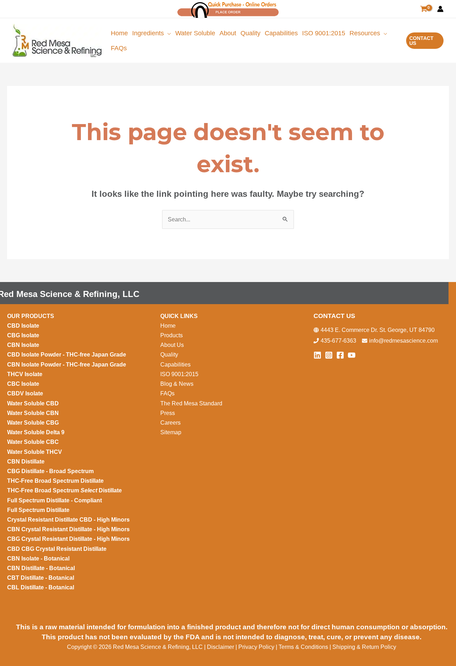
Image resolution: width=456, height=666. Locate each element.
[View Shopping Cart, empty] (423, 9)
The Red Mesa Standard (191, 403)
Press (167, 413)
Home (168, 326)
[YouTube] (352, 355)
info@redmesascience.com (403, 341)
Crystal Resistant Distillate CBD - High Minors (68, 520)
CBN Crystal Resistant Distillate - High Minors (68, 529)
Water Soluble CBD (33, 403)
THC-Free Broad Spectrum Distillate (55, 481)
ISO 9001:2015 (179, 374)
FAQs (167, 393)
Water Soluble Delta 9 (35, 432)
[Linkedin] (317, 355)
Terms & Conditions (303, 647)
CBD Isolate (24, 326)
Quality (169, 355)
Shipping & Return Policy (364, 647)
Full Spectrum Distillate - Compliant (55, 500)
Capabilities (175, 365)
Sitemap (170, 432)
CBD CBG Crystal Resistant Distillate (57, 549)
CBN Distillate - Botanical (41, 568)
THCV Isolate (25, 374)
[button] (167, 33)
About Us (172, 345)
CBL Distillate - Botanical (40, 587)
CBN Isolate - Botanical (38, 558)
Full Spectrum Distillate (38, 510)
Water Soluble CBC (33, 442)
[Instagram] (329, 355)
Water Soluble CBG (33, 423)
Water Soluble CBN (33, 413)
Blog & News (177, 384)
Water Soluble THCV (34, 452)
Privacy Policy (256, 647)
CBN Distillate (26, 461)
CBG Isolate (24, 335)
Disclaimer (221, 647)
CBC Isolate (24, 384)
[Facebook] (340, 355)
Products (171, 335)
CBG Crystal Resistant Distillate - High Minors (68, 539)
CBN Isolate (23, 345)
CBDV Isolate (26, 393)
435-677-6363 (338, 341)
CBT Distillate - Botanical (40, 578)
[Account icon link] (440, 9)
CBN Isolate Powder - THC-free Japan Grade (67, 365)
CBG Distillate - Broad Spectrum (50, 471)
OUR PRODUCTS (30, 316)
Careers (170, 423)
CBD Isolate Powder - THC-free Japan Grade (66, 355)
